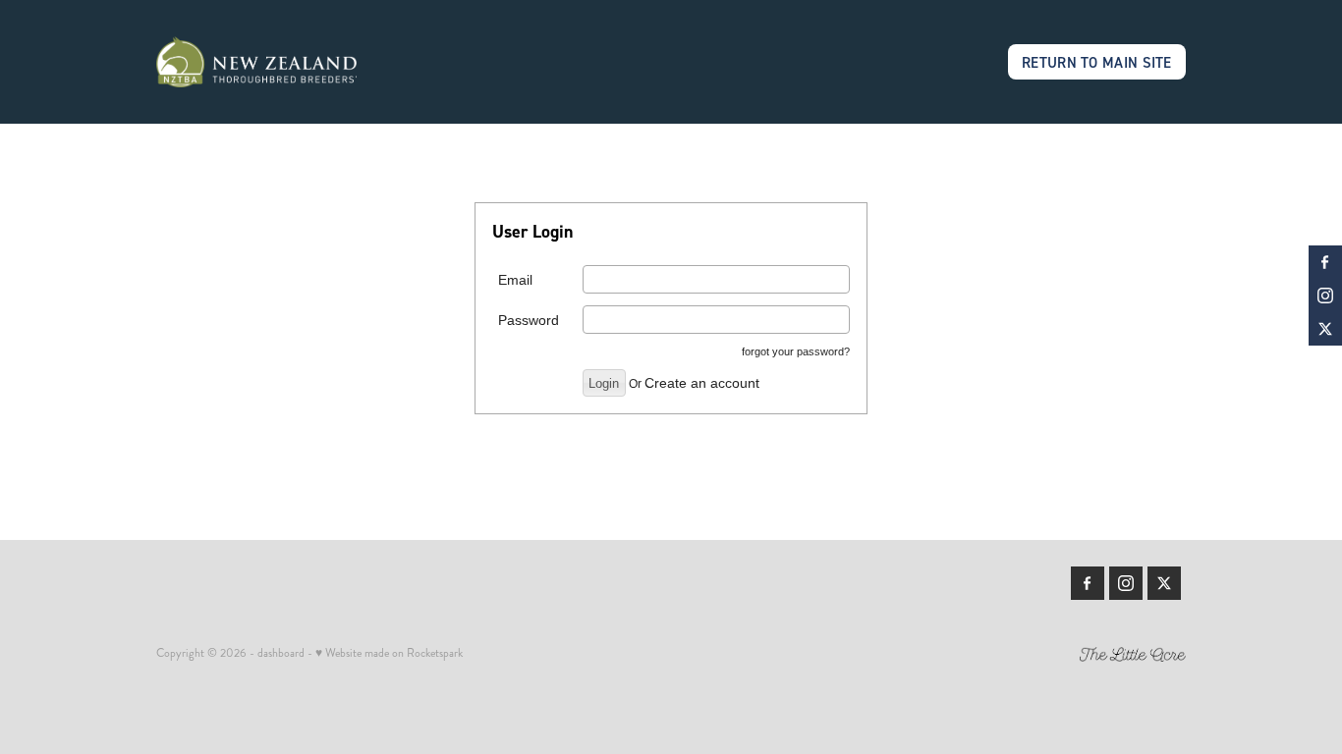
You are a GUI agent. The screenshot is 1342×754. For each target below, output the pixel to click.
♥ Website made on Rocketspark (389, 653)
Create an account (701, 383)
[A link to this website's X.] (1325, 329)
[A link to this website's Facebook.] (1325, 262)
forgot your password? (796, 351)
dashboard (281, 653)
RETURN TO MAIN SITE (1097, 62)
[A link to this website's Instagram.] (1325, 295)
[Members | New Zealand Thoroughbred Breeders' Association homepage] (259, 61)
